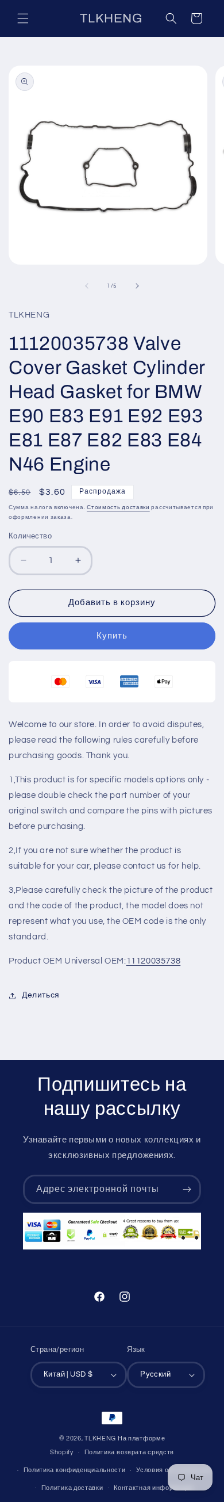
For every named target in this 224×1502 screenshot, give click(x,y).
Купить (112, 636)
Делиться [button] (41, 995)
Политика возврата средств (129, 1452)
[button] (23, 18)
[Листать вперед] (137, 286)
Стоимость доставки (118, 507)
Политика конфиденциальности (75, 1470)
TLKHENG (100, 1438)
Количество (30, 536)
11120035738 (153, 961)
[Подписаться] (186, 1189)
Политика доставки (72, 1488)
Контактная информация (154, 1488)
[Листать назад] (86, 286)
